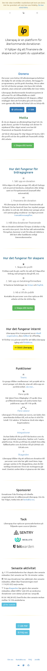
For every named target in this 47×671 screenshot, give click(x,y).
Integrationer (23, 432)
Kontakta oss (21, 660)
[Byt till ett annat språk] (23, 13)
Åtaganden (23, 454)
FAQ (30, 660)
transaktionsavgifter (23, 215)
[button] (10, 13)
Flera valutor (23, 411)
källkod (26, 336)
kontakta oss (28, 499)
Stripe (30, 285)
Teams (23, 377)
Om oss (10, 660)
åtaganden (13, 588)
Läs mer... (30, 387)
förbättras (27, 342)
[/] (37, 13)
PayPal (40, 285)
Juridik (37, 660)
